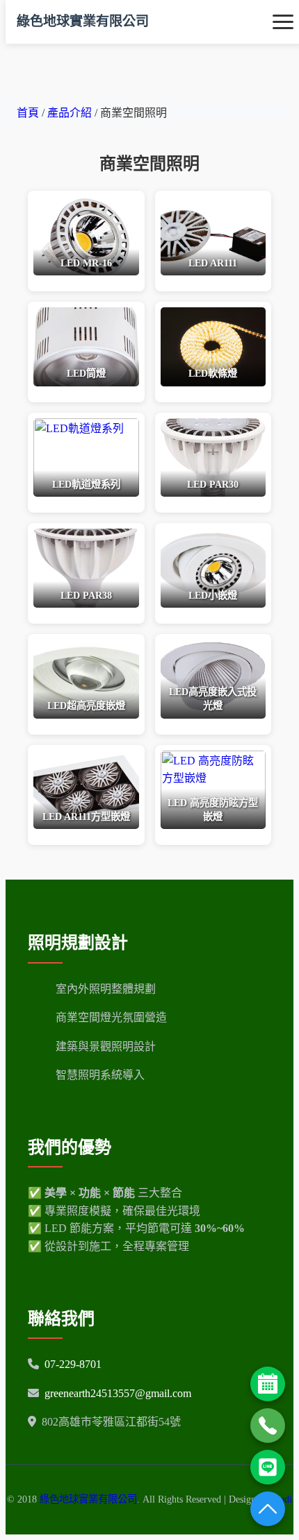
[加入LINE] (267, 1467)
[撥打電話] (267, 1425)
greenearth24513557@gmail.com (118, 1393)
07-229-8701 (73, 1364)
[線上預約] (267, 1384)
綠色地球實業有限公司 (83, 21)
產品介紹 (71, 113)
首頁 (28, 113)
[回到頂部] (267, 1508)
